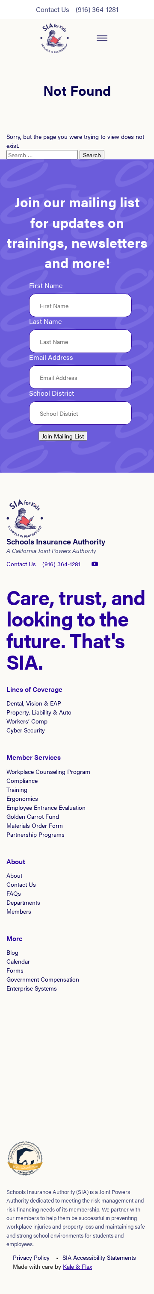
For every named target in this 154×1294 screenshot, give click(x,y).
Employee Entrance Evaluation (46, 807)
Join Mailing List (63, 436)
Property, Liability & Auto (38, 712)
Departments (23, 902)
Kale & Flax (77, 1266)
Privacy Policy (31, 1257)
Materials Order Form (34, 825)
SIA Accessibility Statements (99, 1257)
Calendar (18, 961)
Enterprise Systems (31, 988)
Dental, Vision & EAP (33, 703)
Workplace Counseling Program (48, 771)
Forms (15, 970)
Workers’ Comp (26, 721)
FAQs (13, 893)
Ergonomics (22, 798)
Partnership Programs (35, 834)
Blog (12, 952)
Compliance (22, 780)
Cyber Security (25, 730)
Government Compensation (42, 979)
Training (16, 789)
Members (18, 911)
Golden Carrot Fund (32, 816)
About (14, 875)
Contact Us (52, 9)
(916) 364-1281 (97, 9)
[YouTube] (95, 563)
